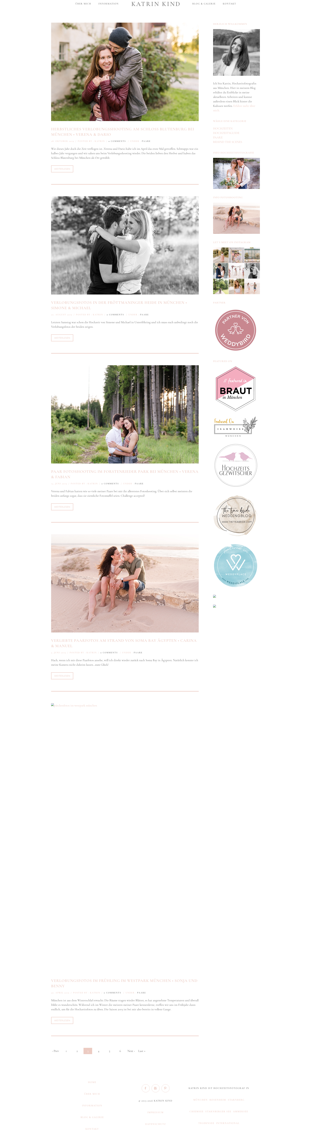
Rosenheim (217, 1099)
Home (92, 1082)
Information (108, 3)
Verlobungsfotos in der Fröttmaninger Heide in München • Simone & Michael (119, 305)
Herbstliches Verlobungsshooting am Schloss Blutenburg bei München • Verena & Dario (122, 132)
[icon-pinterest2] (165, 1088)
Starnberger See (218, 1111)
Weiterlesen (62, 169)
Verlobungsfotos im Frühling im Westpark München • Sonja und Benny (124, 983)
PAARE (146, 141)
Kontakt (229, 3)
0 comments (117, 141)
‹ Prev (55, 1051)
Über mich (83, 3)
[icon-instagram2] (156, 1088)
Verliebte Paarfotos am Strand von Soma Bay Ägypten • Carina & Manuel (124, 643)
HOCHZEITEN (223, 128)
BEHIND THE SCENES (227, 142)
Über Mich (92, 1094)
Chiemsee (197, 1111)
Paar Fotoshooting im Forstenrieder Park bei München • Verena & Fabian (125, 474)
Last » (141, 1051)
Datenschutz (155, 1124)
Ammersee (240, 1111)
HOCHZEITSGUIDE (226, 133)
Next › (131, 1051)
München (200, 1099)
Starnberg (236, 1099)
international (228, 1123)
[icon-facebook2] (147, 1088)
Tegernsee (206, 1123)
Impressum (155, 1112)
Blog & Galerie (204, 3)
